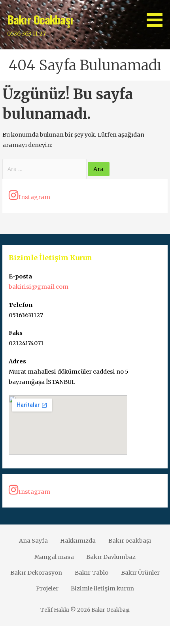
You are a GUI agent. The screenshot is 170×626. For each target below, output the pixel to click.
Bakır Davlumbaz (111, 556)
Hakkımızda (78, 540)
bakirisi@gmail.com (38, 286)
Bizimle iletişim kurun (102, 588)
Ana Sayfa (33, 540)
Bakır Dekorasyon (36, 572)
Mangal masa (54, 556)
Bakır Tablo (91, 572)
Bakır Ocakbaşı (40, 19)
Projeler (47, 588)
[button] (157, 15)
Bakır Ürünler (140, 572)
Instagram (34, 197)
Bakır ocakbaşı (129, 540)
